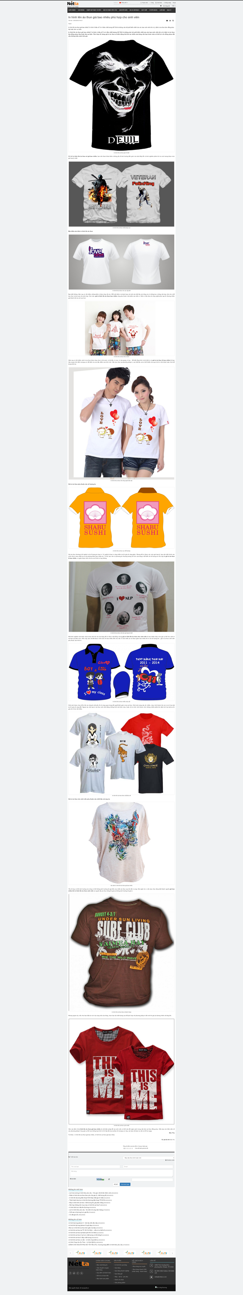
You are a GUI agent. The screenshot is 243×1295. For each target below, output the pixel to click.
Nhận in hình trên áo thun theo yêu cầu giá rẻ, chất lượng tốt (87, 1195)
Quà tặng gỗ (118, 1273)
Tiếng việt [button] (124, 2)
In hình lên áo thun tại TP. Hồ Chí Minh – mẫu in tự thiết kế (87, 1230)
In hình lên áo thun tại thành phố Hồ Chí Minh (83, 1232)
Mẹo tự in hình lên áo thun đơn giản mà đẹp (82, 1228)
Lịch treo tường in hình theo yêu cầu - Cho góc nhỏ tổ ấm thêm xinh (90, 1193)
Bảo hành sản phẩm (103, 1278)
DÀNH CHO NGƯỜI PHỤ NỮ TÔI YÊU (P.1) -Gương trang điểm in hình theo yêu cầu (95, 1245)
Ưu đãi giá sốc (73, 1214)
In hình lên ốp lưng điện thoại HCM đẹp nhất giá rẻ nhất (86, 1198)
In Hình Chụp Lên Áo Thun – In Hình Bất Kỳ (82, 1242)
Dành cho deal (119, 1279)
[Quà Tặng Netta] (72, 4)
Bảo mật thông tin (102, 1265)
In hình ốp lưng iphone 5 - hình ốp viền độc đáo (83, 1223)
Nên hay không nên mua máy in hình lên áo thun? (84, 1205)
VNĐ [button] (173, 6)
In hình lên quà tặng (121, 1265)
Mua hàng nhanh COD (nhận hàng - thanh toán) (139, 1270)
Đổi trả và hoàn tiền (103, 1275)
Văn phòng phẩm (120, 1282)
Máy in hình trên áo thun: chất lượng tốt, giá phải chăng (86, 1202)
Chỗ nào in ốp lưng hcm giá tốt (78, 1212)
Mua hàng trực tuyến (139, 1266)
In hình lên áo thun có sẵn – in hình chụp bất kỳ (83, 1240)
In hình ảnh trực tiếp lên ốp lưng (79, 1207)
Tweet (69, 23)
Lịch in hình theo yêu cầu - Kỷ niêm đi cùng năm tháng (86, 1210)
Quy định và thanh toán (104, 1272)
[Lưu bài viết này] (173, 20)
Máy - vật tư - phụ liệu (121, 1276)
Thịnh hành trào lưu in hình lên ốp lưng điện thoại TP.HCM (87, 1200)
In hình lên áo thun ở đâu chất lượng (80, 1237)
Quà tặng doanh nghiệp (122, 1271)
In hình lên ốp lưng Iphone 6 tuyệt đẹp (80, 1225)
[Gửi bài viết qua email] (167, 20)
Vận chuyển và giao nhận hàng (102, 1269)
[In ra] (170, 20)
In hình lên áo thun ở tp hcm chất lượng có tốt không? (85, 1235)
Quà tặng (117, 1268)
